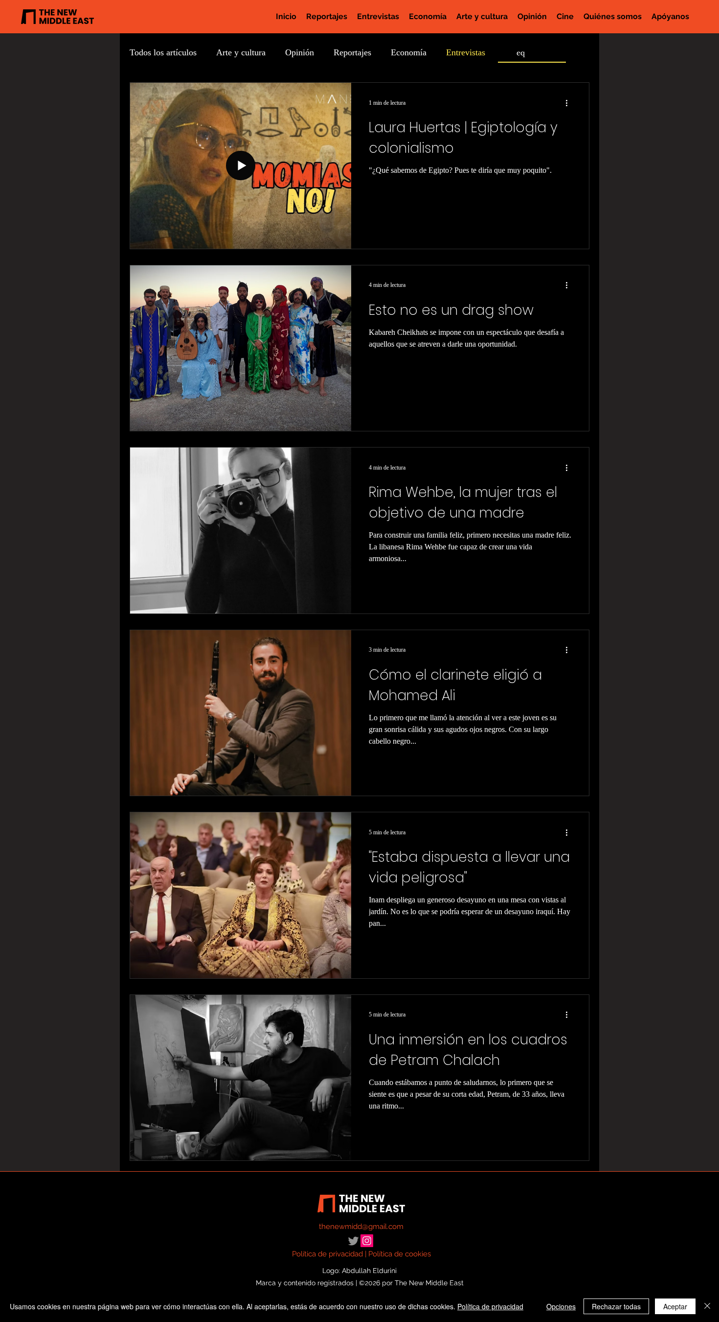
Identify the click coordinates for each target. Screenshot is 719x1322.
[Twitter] (353, 1241)
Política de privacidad (327, 1254)
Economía (409, 52)
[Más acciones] (570, 103)
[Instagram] (366, 1240)
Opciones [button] (561, 1306)
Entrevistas (465, 52)
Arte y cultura (241, 52)
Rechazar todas (616, 1306)
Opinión (299, 52)
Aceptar (675, 1306)
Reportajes (352, 52)
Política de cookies (399, 1254)
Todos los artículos (163, 52)
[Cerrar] (707, 1306)
